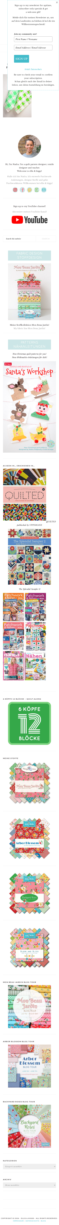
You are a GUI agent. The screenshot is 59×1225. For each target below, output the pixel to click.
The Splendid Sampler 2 (29, 589)
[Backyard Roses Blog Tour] (29, 1090)
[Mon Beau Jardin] (29, 806)
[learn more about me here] (29, 159)
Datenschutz (36, 69)
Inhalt (28, 69)
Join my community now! (25, 33)
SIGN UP (21, 59)
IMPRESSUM (18, 1221)
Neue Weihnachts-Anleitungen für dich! (29, 357)
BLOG (43, 1221)
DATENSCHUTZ (32, 1221)
